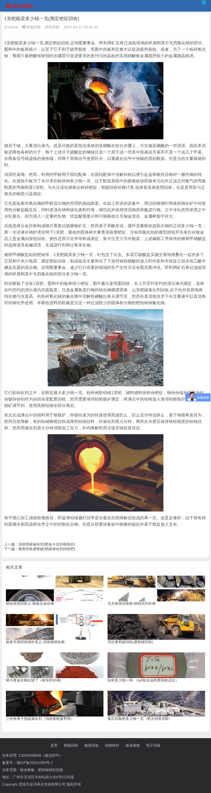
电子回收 (153, 745)
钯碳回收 (71, 745)
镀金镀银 (133, 745)
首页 (54, 745)
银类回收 (91, 745)
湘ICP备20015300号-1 (34, 763)
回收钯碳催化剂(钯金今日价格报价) (47, 544)
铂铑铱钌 (112, 745)
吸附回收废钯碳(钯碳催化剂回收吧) (47, 549)
